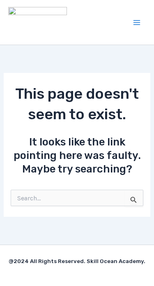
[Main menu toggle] (137, 23)
